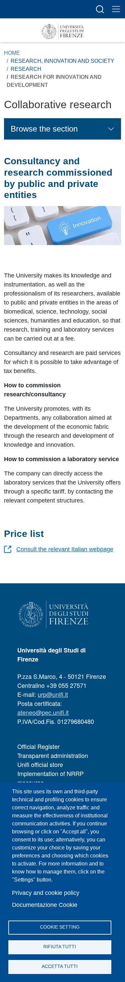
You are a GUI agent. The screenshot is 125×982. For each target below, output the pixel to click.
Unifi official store (40, 764)
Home (12, 53)
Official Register (38, 746)
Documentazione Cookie (44, 905)
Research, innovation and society (62, 61)
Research (26, 69)
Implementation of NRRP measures (50, 778)
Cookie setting (60, 927)
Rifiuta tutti (59, 946)
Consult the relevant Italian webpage (64, 549)
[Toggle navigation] (116, 9)
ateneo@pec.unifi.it (43, 712)
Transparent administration (52, 755)
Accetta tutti (60, 966)
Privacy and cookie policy (45, 893)
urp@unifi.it (53, 694)
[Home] (62, 31)
